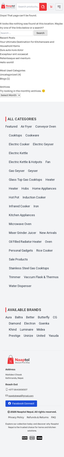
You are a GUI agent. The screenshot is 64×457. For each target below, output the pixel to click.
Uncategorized (8, 74)
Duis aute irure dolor (11, 50)
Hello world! (7, 62)
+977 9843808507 (17, 389)
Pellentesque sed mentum (15, 58)
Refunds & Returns (37, 417)
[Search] (43, 7)
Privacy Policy (16, 417)
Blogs (3, 79)
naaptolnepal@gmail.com (20, 395)
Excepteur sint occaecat (14, 54)
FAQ (53, 417)
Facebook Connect (23, 403)
